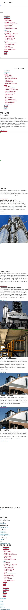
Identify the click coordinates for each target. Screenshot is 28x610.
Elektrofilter (8, 20)
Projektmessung (9, 44)
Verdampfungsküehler (11, 24)
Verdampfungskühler (11, 78)
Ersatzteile (8, 31)
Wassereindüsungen (11, 83)
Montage (7, 46)
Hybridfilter (8, 80)
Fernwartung (9, 39)
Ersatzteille (8, 104)
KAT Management (10, 49)
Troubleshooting (10, 38)
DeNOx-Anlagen (10, 22)
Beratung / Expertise (11, 43)
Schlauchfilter (9, 27)
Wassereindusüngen (11, 28)
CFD (6, 41)
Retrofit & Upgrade (10, 35)
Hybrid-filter (8, 25)
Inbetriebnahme (9, 36)
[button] (14, 13)
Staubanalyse (9, 47)
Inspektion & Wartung (11, 33)
